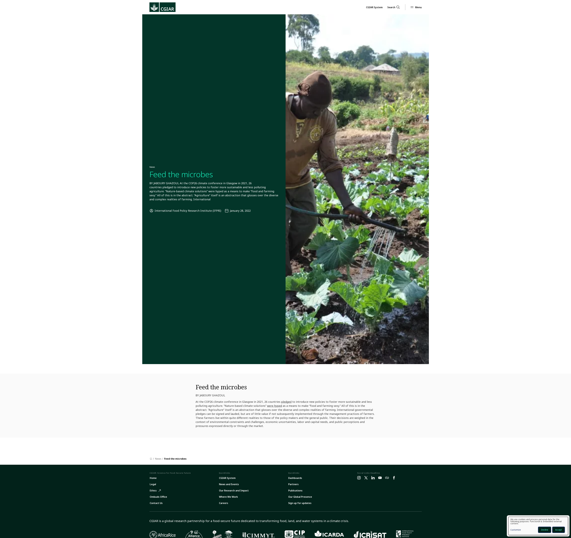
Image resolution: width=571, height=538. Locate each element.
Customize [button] (515, 530)
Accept (558, 529)
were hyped (274, 406)
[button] (374, 7)
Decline (544, 529)
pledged (286, 402)
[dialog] (538, 526)
